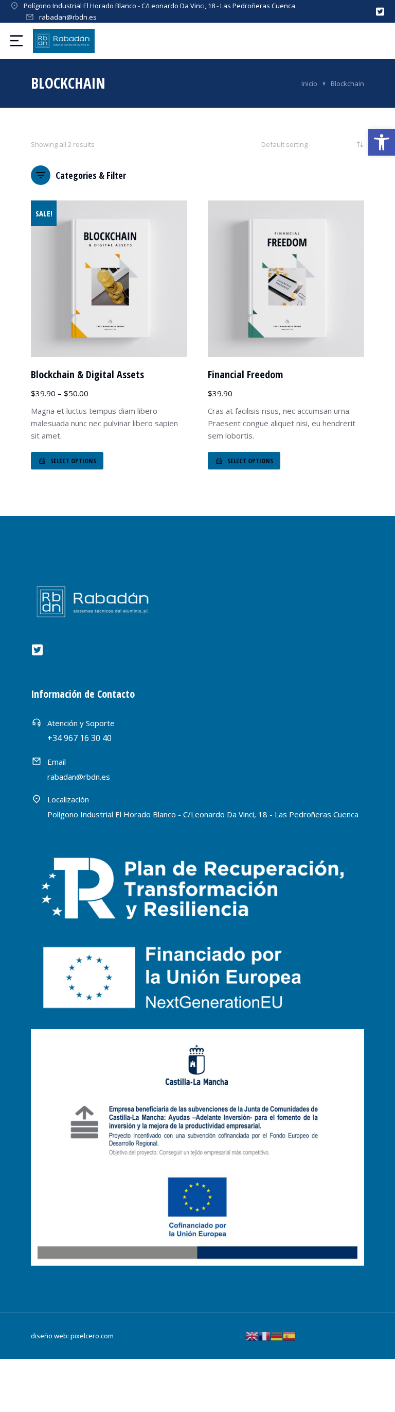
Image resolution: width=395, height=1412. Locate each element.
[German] (277, 1335)
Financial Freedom (245, 374)
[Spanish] (289, 1335)
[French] (264, 1335)
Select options (73, 460)
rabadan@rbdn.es (68, 17)
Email (56, 762)
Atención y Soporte (81, 723)
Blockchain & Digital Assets (87, 374)
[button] (381, 142)
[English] (252, 1335)
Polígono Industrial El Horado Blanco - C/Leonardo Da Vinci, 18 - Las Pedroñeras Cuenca (159, 5)
